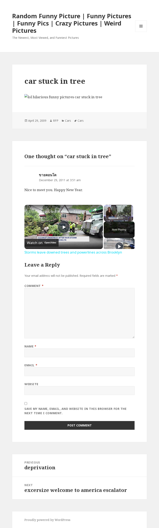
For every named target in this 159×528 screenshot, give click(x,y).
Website (31, 384)
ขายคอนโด (48, 174)
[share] (94, 209)
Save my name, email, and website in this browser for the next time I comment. (75, 411)
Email (30, 365)
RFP (55, 121)
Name (30, 346)
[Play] (119, 246)
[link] (31, 211)
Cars (68, 121)
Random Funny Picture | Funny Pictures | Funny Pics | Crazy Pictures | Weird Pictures (71, 23)
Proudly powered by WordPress (47, 520)
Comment (33, 286)
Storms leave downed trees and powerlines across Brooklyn (63, 211)
